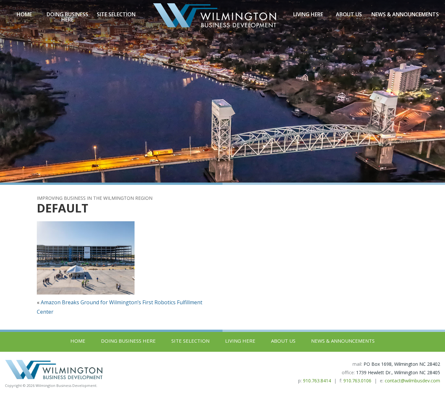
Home (24, 14)
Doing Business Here (67, 17)
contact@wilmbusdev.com (412, 380)
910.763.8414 (317, 380)
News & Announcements (405, 14)
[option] (222, 91)
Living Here (308, 14)
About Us (349, 14)
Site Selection (116, 14)
